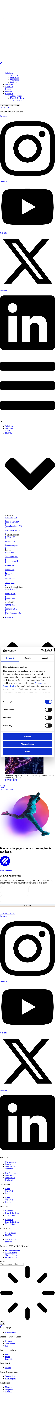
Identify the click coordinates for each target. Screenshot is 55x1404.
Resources (9, 1211)
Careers (8, 1193)
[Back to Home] (5, 865)
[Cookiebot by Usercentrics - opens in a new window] (41, 651)
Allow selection (27, 744)
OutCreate (9, 1164)
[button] (27, 420)
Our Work (9, 1191)
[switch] (48, 710)
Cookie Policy (9, 686)
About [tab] (45, 658)
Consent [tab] (10, 658)
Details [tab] (27, 658)
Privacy (38, 683)
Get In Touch (10, 1233)
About (7, 1189)
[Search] (2, 1323)
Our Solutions (10, 1162)
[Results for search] (27, 1293)
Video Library (10, 1215)
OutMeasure (10, 1166)
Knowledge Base (12, 1213)
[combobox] (12, 1264)
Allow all (27, 736)
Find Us (8, 1235)
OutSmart (9, 1169)
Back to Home (6, 870)
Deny (27, 751)
